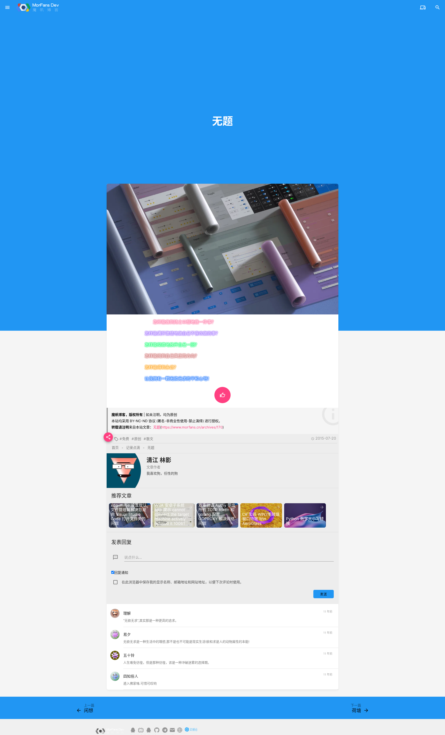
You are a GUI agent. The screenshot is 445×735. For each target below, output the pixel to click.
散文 (149, 439)
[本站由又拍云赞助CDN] (191, 731)
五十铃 (128, 655)
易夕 (127, 634)
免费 (125, 439)
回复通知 (121, 572)
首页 (115, 447)
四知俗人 (130, 676)
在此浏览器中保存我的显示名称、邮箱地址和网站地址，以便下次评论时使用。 (182, 582)
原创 (137, 439)
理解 (127, 613)
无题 (156, 427)
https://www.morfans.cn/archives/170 (191, 427)
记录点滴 (133, 447)
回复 (326, 621)
